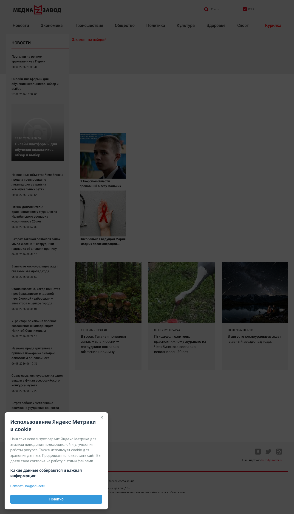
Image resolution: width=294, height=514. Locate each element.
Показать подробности (27, 486)
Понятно (56, 499)
